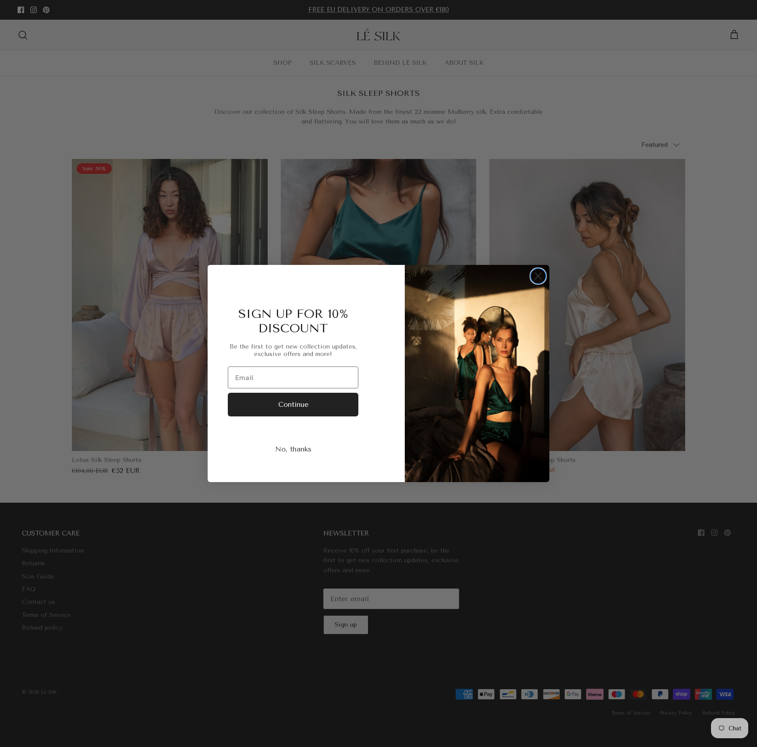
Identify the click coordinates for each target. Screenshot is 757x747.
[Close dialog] (538, 276)
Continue (293, 404)
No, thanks (293, 449)
